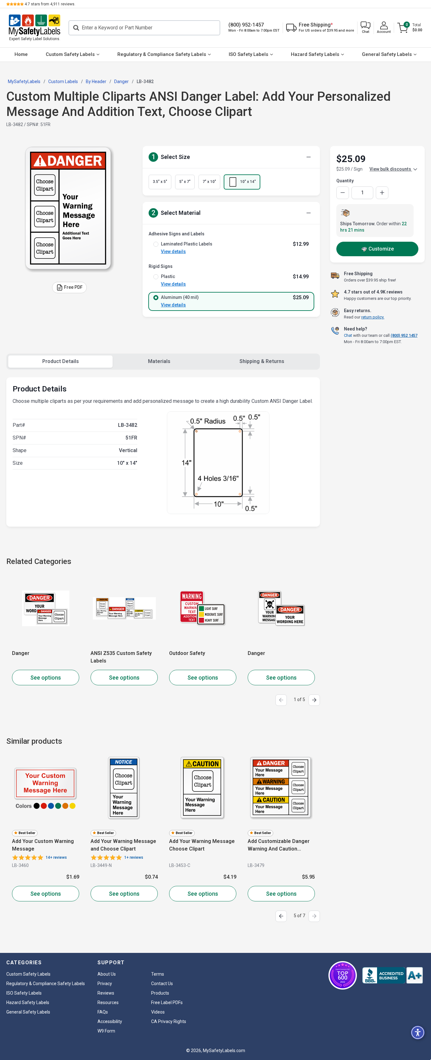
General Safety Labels (387, 54)
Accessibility (109, 1021)
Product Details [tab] (60, 361)
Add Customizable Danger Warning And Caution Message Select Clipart (279, 845)
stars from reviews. (50, 4)
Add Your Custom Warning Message (43, 845)
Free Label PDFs (167, 1002)
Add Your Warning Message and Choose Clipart (123, 845)
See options (45, 677)
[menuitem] (21, 55)
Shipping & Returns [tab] (261, 361)
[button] (365, 27)
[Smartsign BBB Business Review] (392, 975)
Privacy (104, 983)
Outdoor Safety (187, 653)
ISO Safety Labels (248, 54)
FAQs (102, 1012)
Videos (158, 1012)
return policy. (372, 317)
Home (21, 54)
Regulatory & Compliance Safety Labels (161, 54)
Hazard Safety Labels (315, 54)
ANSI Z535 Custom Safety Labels (121, 657)
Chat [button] (348, 335)
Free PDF (73, 286)
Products (160, 993)
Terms (157, 974)
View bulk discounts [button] (390, 169)
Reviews (105, 993)
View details (173, 251)
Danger (20, 653)
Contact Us (162, 983)
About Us (106, 974)
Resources (108, 1002)
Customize (381, 249)
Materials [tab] (159, 361)
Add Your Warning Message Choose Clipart (202, 845)
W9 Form (106, 1030)
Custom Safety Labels (70, 54)
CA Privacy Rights (168, 1021)
